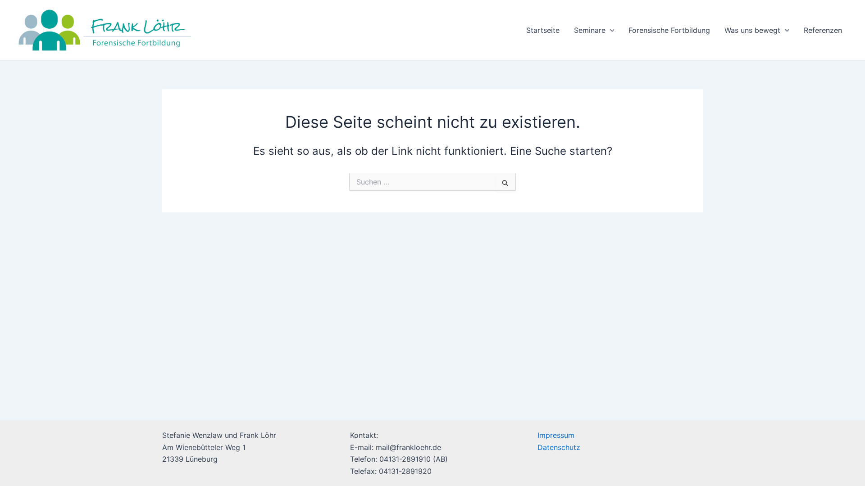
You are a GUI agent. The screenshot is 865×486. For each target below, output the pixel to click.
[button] (610, 30)
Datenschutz (558, 447)
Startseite (543, 30)
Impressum (555, 435)
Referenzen (823, 30)
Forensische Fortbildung (669, 30)
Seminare (590, 30)
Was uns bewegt (752, 30)
